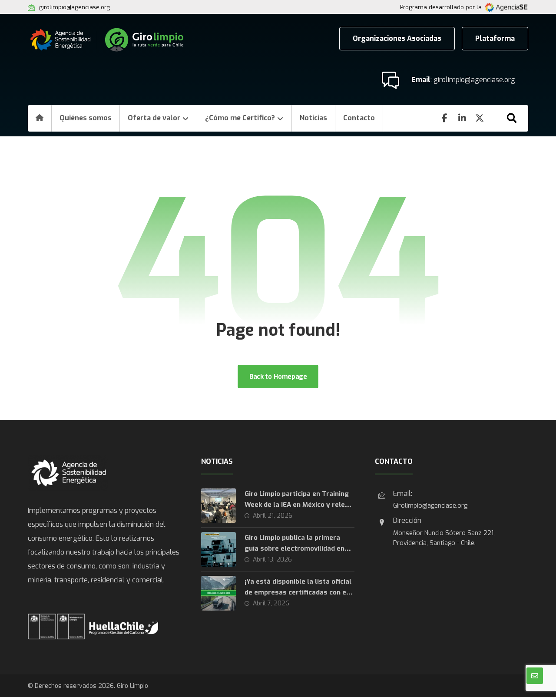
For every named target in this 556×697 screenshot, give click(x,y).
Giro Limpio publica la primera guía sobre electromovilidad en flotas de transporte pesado (294, 548)
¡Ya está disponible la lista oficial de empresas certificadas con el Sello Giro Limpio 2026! (298, 592)
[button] (512, 118)
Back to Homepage (277, 376)
